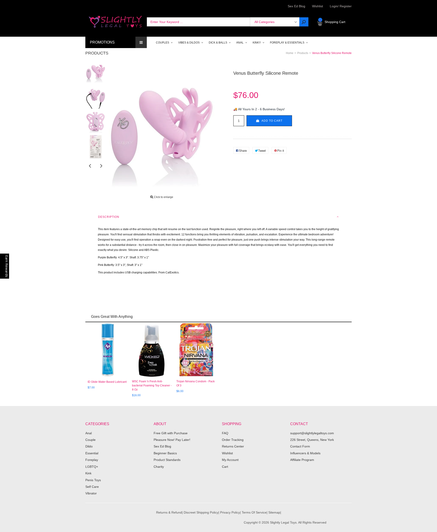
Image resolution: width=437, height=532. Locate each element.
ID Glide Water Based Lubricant (107, 381)
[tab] (218, 217)
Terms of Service (254, 512)
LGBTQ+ (91, 466)
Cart (225, 466)
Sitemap (274, 512)
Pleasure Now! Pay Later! (172, 440)
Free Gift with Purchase (171, 433)
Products (96, 53)
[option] (95, 71)
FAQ (225, 433)
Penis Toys (93, 480)
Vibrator (91, 493)
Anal (88, 433)
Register (345, 6)
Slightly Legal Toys (283, 522)
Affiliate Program (302, 460)
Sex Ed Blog (162, 446)
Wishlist (317, 6)
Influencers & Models (305, 453)
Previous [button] (89, 165)
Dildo (89, 446)
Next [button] (101, 165)
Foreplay (91, 460)
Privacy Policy (230, 512)
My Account (230, 460)
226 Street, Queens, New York (312, 440)
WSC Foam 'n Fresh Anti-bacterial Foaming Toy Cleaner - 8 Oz (152, 385)
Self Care (92, 486)
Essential (91, 453)
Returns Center (233, 446)
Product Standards (167, 460)
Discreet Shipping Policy (201, 512)
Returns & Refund (169, 512)
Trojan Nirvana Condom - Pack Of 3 (195, 383)
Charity (159, 466)
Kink (88, 473)
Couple (90, 440)
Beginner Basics (165, 453)
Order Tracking (233, 440)
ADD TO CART (272, 120)
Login (334, 6)
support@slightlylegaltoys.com (312, 433)
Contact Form (300, 446)
